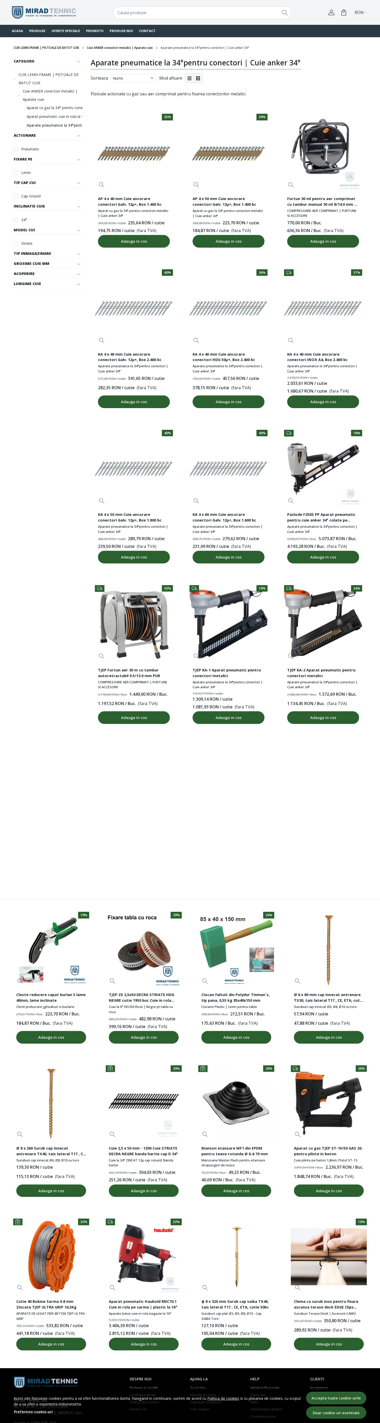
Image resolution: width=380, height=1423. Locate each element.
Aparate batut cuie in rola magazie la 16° (140, 1313)
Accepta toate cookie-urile (336, 1398)
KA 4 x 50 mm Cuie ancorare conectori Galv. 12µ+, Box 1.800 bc (130, 517)
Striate (27, 243)
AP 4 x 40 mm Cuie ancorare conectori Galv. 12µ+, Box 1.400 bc (130, 201)
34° (24, 219)
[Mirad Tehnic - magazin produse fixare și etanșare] (44, 12)
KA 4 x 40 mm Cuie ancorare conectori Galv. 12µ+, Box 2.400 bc (130, 356)
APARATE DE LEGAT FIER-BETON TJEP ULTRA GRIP (50, 1316)
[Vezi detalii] (101, 185)
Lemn (26, 172)
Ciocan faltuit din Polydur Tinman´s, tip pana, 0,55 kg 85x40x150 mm (235, 997)
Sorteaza (99, 78)
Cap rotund (31, 196)
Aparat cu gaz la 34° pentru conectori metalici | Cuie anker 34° (80, 107)
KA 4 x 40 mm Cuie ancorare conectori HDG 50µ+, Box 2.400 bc (224, 356)
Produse (37, 30)
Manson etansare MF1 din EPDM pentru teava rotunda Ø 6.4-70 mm (234, 1150)
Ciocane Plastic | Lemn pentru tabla (229, 1006)
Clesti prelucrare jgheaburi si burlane (45, 1006)
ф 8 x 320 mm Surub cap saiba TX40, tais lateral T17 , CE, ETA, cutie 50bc (235, 1304)
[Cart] (344, 12)
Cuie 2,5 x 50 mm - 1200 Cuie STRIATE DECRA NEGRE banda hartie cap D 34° (143, 1150)
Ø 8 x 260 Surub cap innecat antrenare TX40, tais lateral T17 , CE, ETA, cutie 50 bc (51, 1151)
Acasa (17, 30)
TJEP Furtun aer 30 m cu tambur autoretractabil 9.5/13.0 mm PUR (129, 672)
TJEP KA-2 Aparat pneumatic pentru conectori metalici (321, 672)
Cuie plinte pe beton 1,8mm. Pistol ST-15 (325, 1160)
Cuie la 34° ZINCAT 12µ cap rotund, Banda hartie (141, 1163)
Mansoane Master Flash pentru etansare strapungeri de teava (233, 1163)
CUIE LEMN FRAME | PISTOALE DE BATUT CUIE (46, 47)
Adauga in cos (134, 241)
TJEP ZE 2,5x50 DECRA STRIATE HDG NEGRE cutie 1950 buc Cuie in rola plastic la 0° (141, 998)
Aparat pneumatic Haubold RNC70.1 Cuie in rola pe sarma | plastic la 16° (143, 1304)
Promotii (94, 30)
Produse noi (121, 30)
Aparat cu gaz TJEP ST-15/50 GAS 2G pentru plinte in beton (328, 1150)
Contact (147, 30)
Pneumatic (30, 149)
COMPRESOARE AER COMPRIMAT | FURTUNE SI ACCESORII (321, 213)
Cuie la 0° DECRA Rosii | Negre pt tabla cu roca (141, 1009)
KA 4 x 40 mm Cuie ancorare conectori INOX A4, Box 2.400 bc (317, 356)
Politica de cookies (223, 1398)
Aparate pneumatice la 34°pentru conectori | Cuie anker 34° (80, 125)
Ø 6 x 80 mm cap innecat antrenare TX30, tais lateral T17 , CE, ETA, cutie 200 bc (328, 998)
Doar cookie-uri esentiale (336, 1412)
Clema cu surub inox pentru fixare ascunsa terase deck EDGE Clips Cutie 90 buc (326, 1305)
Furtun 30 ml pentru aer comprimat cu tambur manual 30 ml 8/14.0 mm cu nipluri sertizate (323, 202)
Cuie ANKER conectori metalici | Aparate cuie (120, 47)
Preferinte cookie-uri (33, 1411)
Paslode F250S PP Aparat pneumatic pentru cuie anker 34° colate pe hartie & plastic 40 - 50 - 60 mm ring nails (321, 518)
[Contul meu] (331, 12)
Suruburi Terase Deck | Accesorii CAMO (325, 1313)
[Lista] (189, 78)
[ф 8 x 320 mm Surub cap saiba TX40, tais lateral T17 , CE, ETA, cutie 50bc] (236, 1257)
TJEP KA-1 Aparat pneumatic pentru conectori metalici (227, 672)
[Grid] (198, 78)
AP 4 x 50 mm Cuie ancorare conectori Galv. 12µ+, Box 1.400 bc (224, 201)
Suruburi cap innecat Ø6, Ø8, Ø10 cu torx (325, 1006)
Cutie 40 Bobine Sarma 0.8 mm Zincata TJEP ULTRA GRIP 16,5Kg (46, 1304)
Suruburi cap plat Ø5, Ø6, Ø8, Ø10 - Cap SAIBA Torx (231, 1316)
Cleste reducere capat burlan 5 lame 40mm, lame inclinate (51, 997)
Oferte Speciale (65, 30)
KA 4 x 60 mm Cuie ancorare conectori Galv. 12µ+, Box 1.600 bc (224, 517)
